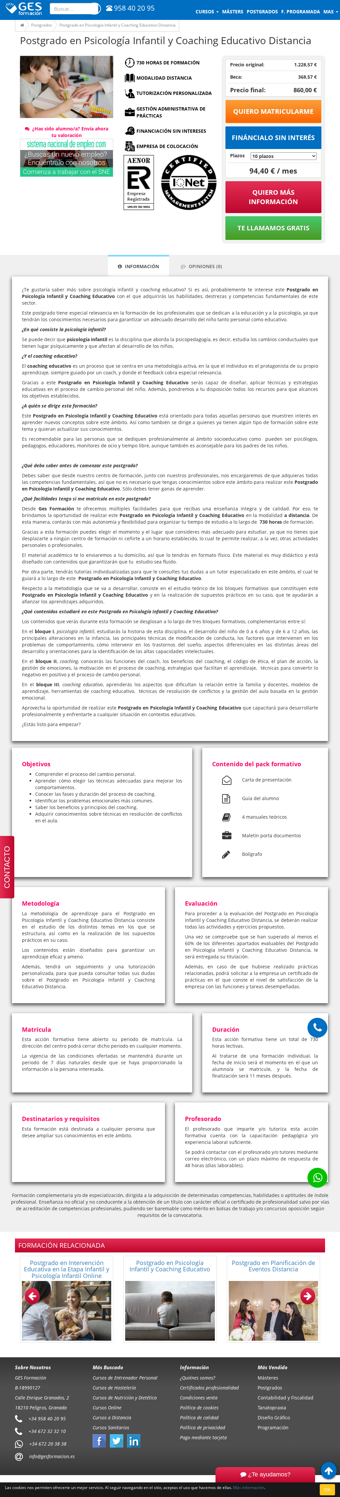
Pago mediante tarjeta (203, 1437)
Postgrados (270, 1388)
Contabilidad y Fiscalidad (285, 1397)
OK (327, 1489)
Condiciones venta (198, 1397)
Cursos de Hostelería (114, 1388)
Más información (248, 1487)
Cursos (205, 11)
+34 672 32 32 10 (47, 1431)
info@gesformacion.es (51, 1456)
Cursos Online (107, 1407)
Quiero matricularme (273, 111)
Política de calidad (199, 1417)
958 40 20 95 (134, 8)
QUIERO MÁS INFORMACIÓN (273, 197)
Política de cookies (199, 1407)
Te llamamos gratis (273, 227)
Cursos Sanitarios (111, 1427)
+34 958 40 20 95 (47, 1418)
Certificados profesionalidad (209, 1388)
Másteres (268, 1378)
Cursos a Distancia (112, 1417)
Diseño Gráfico (274, 1417)
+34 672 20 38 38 (47, 1444)
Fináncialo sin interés (273, 137)
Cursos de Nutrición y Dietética (125, 1397)
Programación (273, 1427)
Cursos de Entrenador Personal (125, 1378)
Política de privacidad (202, 1427)
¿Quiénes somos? (197, 1378)
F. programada (300, 11)
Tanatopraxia (272, 1407)
